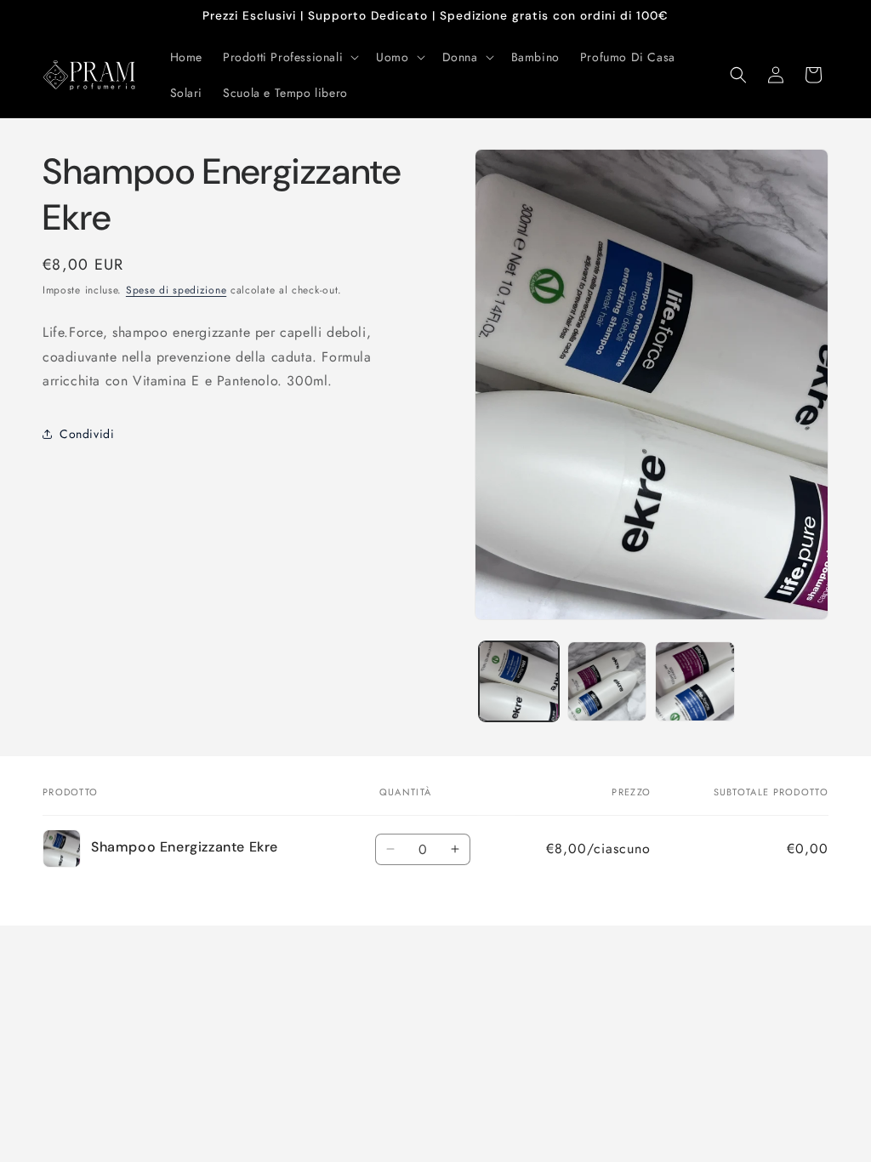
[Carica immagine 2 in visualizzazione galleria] (606, 681)
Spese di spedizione (176, 290)
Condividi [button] (87, 433)
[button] (289, 57)
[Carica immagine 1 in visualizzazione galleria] (518, 681)
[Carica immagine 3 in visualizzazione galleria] (694, 681)
